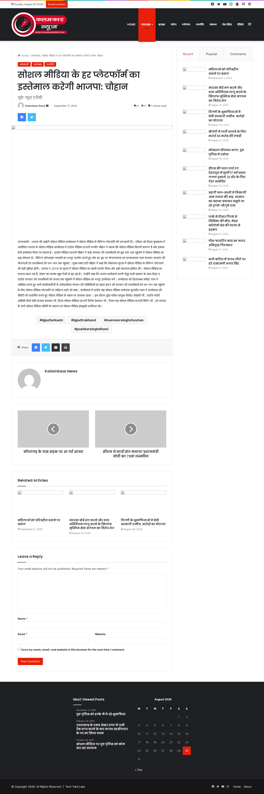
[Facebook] (22, 117)
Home (131, 24)
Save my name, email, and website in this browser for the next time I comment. (73, 649)
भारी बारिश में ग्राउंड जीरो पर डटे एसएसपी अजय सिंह (227, 261)
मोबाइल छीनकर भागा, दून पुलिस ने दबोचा (226, 152)
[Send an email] (47, 105)
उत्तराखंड (145, 24)
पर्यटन (173, 24)
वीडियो (240, 24)
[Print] (65, 347)
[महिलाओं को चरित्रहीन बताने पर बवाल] (40, 503)
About (248, 786)
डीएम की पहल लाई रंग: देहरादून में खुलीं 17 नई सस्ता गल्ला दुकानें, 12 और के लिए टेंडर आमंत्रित (227, 174)
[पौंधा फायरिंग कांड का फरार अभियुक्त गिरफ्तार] (194, 246)
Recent (188, 54)
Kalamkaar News (35, 105)
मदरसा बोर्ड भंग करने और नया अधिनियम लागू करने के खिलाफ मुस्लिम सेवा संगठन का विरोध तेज (91, 524)
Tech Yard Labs (75, 786)
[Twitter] (32, 117)
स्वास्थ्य (213, 24)
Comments (238, 54)
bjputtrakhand (84, 320)
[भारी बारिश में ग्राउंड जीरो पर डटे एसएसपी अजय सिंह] (194, 265)
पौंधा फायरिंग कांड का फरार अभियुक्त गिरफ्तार (227, 243)
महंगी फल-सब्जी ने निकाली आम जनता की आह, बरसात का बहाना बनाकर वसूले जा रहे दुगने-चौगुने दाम (227, 199)
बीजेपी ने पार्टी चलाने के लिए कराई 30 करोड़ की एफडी (227, 134)
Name (23, 618)
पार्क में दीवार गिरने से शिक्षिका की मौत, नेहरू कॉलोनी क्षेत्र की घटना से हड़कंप (224, 223)
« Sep (138, 769)
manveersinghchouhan (125, 320)
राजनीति (200, 24)
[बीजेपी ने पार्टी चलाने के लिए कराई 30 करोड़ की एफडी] (194, 137)
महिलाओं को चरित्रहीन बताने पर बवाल (39, 522)
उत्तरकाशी (24, 64)
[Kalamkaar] (39, 24)
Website (100, 634)
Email (22, 634)
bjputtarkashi (52, 320)
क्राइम (161, 24)
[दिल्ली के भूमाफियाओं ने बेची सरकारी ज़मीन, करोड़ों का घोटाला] (143, 503)
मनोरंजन (186, 24)
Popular (211, 54)
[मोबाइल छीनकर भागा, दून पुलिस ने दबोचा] (194, 155)
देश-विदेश (227, 24)
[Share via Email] (56, 347)
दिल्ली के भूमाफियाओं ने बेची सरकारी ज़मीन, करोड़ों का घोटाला (143, 522)
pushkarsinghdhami (92, 329)
